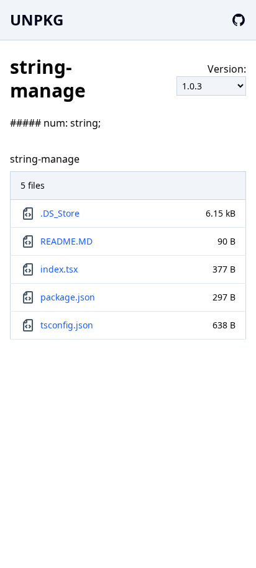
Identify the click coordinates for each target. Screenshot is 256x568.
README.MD (66, 241)
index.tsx (59, 269)
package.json (67, 297)
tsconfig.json (66, 325)
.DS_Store (60, 213)
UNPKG (36, 19)
